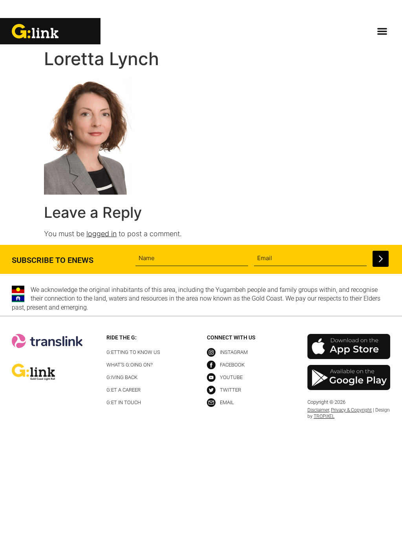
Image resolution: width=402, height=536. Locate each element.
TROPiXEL (324, 416)
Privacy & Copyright (351, 410)
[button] (383, 9)
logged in (101, 234)
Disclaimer (318, 410)
